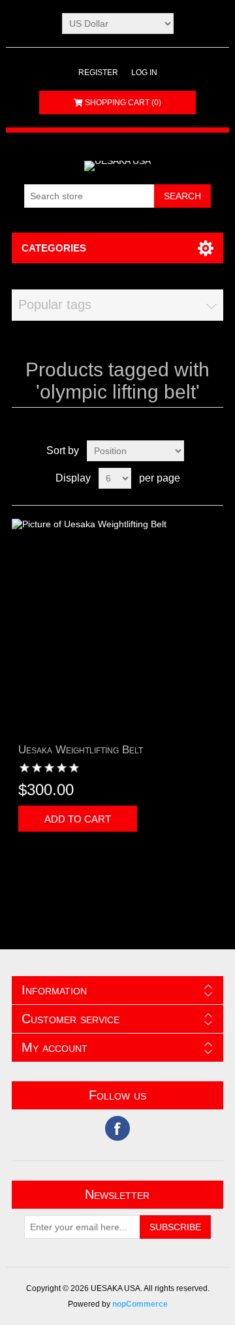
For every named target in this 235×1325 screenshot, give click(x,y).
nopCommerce (140, 1304)
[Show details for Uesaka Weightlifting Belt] (117, 624)
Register (98, 72)
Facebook (117, 1128)
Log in (144, 72)
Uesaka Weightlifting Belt (80, 750)
